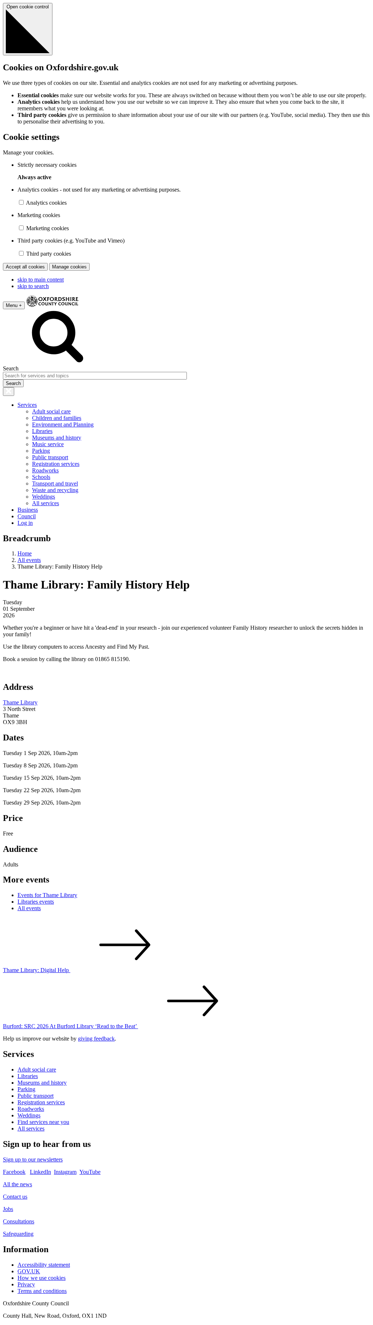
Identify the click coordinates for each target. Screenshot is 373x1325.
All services (45, 503)
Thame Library (20, 702)
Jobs (8, 1209)
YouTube (90, 1172)
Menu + (14, 305)
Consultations (18, 1221)
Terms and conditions (42, 1291)
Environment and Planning (63, 424)
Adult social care (51, 411)
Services (27, 405)
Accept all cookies (25, 267)
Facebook (14, 1172)
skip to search (33, 286)
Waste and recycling (55, 490)
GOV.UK (28, 1271)
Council (26, 516)
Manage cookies (69, 267)
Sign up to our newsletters (33, 1159)
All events (29, 560)
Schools (41, 477)
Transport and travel (55, 483)
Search (11, 368)
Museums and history (56, 438)
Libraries (42, 431)
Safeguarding (18, 1234)
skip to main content (40, 279)
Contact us (15, 1197)
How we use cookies (41, 1278)
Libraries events (35, 902)
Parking (41, 451)
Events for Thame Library (47, 895)
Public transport (50, 457)
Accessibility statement (43, 1265)
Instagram (65, 1172)
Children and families (56, 418)
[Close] (8, 391)
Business (27, 510)
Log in (25, 523)
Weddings (43, 497)
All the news (17, 1184)
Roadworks (45, 470)
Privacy (26, 1284)
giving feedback (96, 1038)
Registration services (55, 464)
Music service (48, 444)
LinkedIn (40, 1172)
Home (24, 553)
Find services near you (43, 1122)
